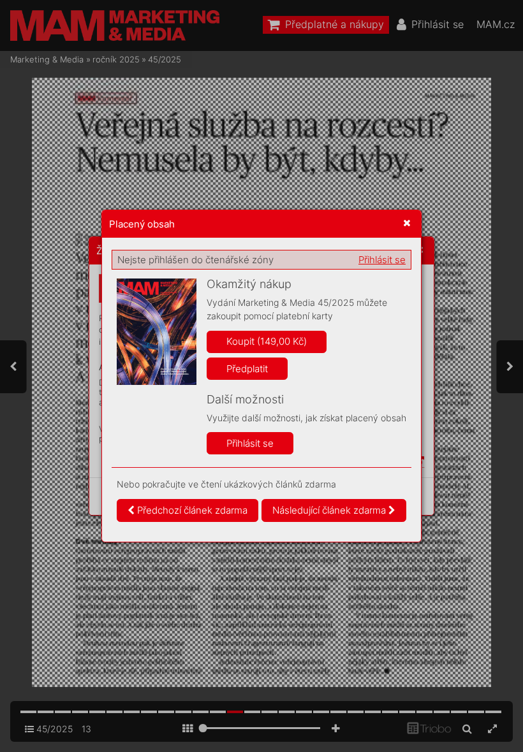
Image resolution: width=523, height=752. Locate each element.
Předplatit (247, 369)
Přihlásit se (382, 260)
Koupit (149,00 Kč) (266, 341)
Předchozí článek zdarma (191, 510)
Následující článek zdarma (330, 510)
